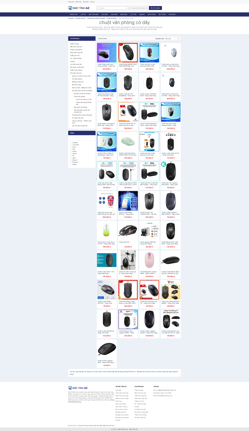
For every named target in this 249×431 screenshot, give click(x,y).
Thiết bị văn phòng (76, 70)
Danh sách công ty (122, 406)
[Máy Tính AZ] (78, 388)
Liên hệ (92, 2)
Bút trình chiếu (76, 85)
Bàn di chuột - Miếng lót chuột (81, 87)
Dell (73, 149)
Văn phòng (152, 14)
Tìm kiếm (156, 8)
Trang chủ (71, 2)
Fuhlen (74, 151)
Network (172, 14)
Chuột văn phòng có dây (84, 99)
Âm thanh (162, 14)
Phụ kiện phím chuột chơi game (82, 115)
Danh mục (78, 2)
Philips (74, 164)
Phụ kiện (104, 14)
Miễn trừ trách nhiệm (122, 398)
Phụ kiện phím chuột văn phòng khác (82, 111)
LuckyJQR (75, 145)
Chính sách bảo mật (122, 393)
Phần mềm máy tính (76, 52)
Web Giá (105, 425)
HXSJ (74, 158)
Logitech (75, 142)
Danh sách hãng (121, 404)
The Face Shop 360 (89, 425)
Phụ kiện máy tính (80, 18)
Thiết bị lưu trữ (74, 55)
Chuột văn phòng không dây (83, 103)
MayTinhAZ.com (123, 429)
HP (73, 155)
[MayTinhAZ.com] (78, 8)
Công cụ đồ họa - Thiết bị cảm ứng (81, 122)
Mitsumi (74, 160)
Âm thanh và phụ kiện (77, 67)
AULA (74, 147)
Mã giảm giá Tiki (121, 412)
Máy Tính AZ (133, 429)
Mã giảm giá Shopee (122, 417)
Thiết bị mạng (74, 44)
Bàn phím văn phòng (80, 107)
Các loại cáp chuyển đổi (79, 126)
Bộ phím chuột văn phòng (82, 93)
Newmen (75, 162)
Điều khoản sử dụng (122, 395)
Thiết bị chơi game (76, 49)
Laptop (83, 14)
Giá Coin (111, 425)
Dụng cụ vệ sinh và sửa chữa (81, 76)
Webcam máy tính (77, 82)
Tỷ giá (80, 425)
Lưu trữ (133, 14)
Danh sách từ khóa (122, 409)
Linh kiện (114, 14)
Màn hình (123, 14)
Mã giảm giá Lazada (122, 415)
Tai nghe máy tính (77, 118)
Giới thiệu (86, 2)
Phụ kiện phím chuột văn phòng (96, 18)
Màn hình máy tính (76, 46)
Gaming (142, 14)
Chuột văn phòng (111, 18)
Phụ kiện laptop (77, 79)
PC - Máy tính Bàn (76, 58)
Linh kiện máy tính (76, 64)
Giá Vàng (99, 425)
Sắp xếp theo (160, 38)
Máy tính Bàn (94, 14)
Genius (74, 153)
